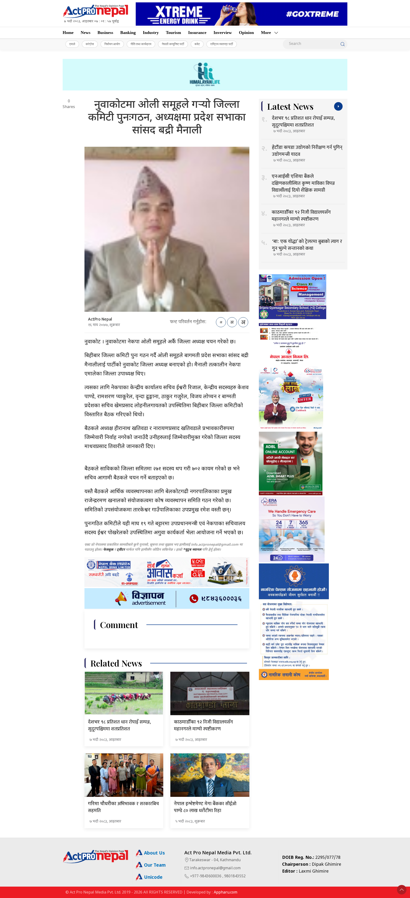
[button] (401, 889)
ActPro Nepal (100, 319)
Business (105, 32)
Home (68, 32)
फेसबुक (108, 550)
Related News (116, 663)
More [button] (266, 32)
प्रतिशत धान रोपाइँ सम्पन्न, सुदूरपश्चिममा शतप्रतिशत (119, 725)
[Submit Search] (342, 44)
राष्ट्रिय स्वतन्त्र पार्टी (221, 44)
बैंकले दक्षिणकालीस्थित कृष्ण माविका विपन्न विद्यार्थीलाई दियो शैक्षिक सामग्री (303, 183)
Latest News (290, 106)
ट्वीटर (121, 550)
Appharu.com (225, 892)
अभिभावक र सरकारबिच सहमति (123, 807)
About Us (154, 853)
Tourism (173, 32)
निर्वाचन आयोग (112, 44)
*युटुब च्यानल (192, 550)
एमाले (72, 44)
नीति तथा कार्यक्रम (140, 44)
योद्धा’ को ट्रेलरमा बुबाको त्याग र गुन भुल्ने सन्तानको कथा (307, 244)
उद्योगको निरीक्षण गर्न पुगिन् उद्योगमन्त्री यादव (307, 150)
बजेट (197, 44)
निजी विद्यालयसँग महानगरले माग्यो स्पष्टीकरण (203, 725)
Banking (128, 32)
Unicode (153, 878)
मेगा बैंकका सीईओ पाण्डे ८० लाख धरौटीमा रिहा (205, 807)
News (85, 32)
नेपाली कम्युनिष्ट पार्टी (173, 44)
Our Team (154, 866)
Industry (151, 32)
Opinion (246, 32)
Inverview (223, 32)
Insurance (197, 32)
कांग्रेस (90, 44)
